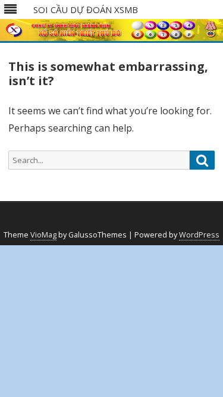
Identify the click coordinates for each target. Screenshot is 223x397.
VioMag (43, 235)
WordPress (199, 235)
